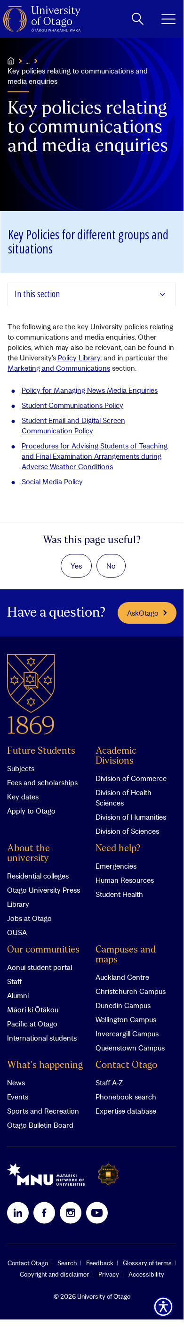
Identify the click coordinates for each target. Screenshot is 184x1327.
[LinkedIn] (18, 1212)
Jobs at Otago (29, 918)
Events (17, 1096)
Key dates (23, 796)
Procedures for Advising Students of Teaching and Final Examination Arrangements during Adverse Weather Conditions (95, 456)
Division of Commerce (131, 778)
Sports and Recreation (43, 1111)
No (111, 566)
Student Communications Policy (72, 405)
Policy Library (78, 357)
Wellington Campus (126, 1019)
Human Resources (125, 880)
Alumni (18, 995)
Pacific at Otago (32, 1023)
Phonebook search (126, 1096)
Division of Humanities (131, 817)
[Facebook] (44, 1212)
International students (42, 1038)
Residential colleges (38, 875)
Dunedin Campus (123, 1005)
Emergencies (116, 866)
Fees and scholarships (42, 782)
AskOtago (143, 613)
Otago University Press (43, 890)
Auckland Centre (122, 977)
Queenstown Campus (130, 1047)
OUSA (17, 932)
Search (67, 1263)
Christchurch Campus (131, 991)
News (16, 1082)
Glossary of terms (147, 1263)
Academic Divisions (116, 756)
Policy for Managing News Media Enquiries (90, 390)
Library (18, 904)
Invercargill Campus (127, 1033)
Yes (76, 566)
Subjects (20, 768)
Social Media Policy (52, 481)
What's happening (45, 1065)
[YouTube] (97, 1212)
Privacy (108, 1274)
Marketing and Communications (59, 368)
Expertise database (126, 1111)
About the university (28, 853)
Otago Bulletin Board (40, 1125)
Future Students (41, 751)
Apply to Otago (31, 810)
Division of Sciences (127, 831)
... (27, 61)
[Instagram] (70, 1212)
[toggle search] (137, 19)
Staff (14, 981)
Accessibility (146, 1274)
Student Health (119, 894)
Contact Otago (126, 1065)
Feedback (99, 1263)
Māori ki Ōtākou (32, 1009)
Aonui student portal (39, 967)
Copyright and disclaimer (54, 1274)
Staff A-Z (109, 1082)
